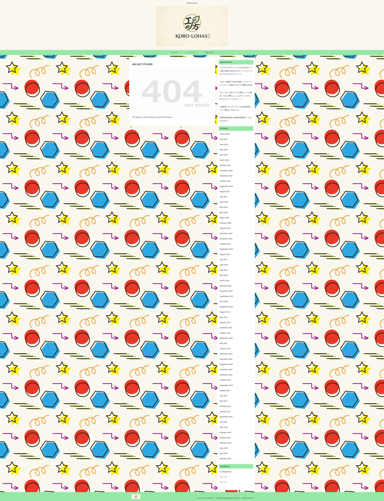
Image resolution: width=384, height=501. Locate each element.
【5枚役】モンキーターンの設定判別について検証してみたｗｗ (235, 108)
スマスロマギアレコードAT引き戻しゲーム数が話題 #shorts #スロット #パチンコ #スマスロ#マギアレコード (236, 71)
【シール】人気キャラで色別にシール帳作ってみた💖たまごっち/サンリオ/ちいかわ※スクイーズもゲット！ (236, 96)
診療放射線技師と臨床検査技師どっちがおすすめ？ (236, 119)
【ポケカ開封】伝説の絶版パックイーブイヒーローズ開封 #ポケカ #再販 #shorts (236, 83)
